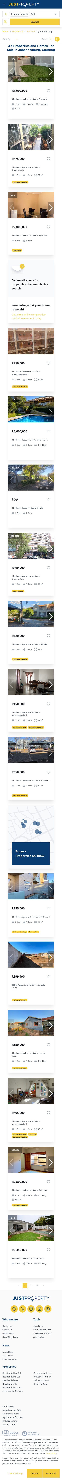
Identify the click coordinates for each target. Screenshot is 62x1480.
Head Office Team (10, 1337)
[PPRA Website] (10, 1434)
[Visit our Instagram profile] (39, 1309)
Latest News (7, 1352)
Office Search (8, 1333)
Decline (34, 1473)
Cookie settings (15, 1473)
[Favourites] (48, 90)
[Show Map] (57, 39)
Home (5, 31)
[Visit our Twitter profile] (22, 1309)
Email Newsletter (9, 1359)
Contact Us (7, 1329)
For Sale (31, 31)
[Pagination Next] (43, 1285)
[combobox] (42, 14)
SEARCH (35, 21)
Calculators (38, 1326)
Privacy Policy (51, 1453)
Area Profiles (38, 1337)
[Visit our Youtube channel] (47, 1309)
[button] (27, 14)
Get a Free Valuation (42, 1329)
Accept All (51, 1473)
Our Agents (7, 1326)
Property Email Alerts (42, 1333)
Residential (17, 31)
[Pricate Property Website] (30, 1434)
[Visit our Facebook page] (14, 1309)
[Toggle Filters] (5, 22)
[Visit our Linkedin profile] (31, 1309)
